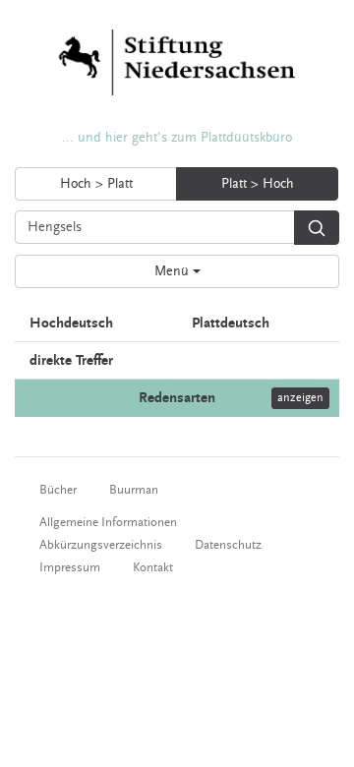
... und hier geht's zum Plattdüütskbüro (177, 138)
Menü (173, 271)
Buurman (133, 490)
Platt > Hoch (257, 184)
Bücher (58, 490)
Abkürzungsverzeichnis (100, 545)
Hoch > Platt (96, 184)
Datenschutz (228, 545)
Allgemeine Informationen (108, 522)
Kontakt (153, 567)
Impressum (69, 567)
